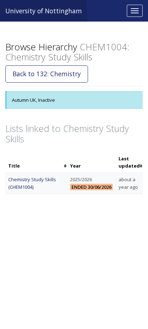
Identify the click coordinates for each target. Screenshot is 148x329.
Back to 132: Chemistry (47, 73)
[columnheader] (36, 162)
